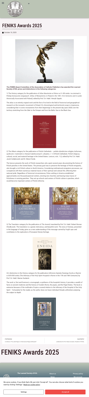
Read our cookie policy (31, 385)
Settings (24, 392)
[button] (3, 3)
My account (78, 377)
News (53, 377)
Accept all (65, 392)
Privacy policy (78, 374)
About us (52, 374)
